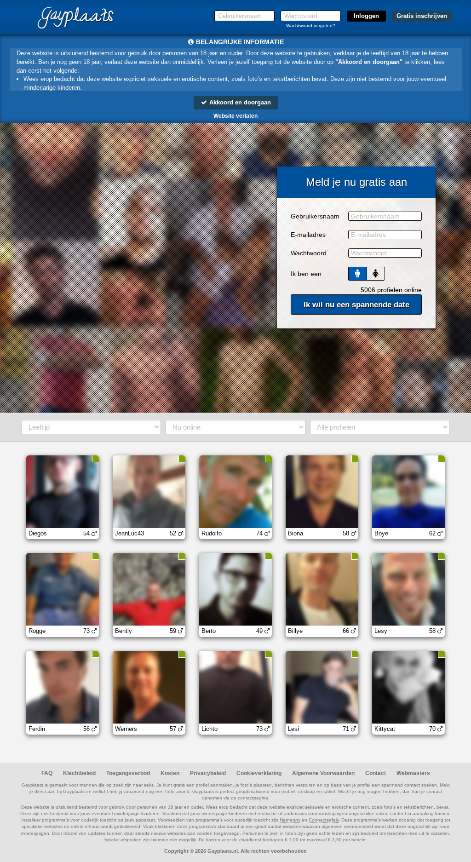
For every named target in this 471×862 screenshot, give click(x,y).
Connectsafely (324, 819)
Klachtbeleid (79, 773)
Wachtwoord (309, 253)
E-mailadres (308, 234)
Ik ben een (306, 273)
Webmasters (413, 773)
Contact (375, 773)
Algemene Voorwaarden (323, 773)
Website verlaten (235, 116)
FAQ (46, 773)
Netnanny (290, 819)
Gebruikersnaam (315, 216)
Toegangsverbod (128, 773)
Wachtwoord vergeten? (310, 25)
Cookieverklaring (258, 773)
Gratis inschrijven (421, 15)
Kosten (170, 773)
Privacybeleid (208, 773)
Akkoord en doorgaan (239, 102)
